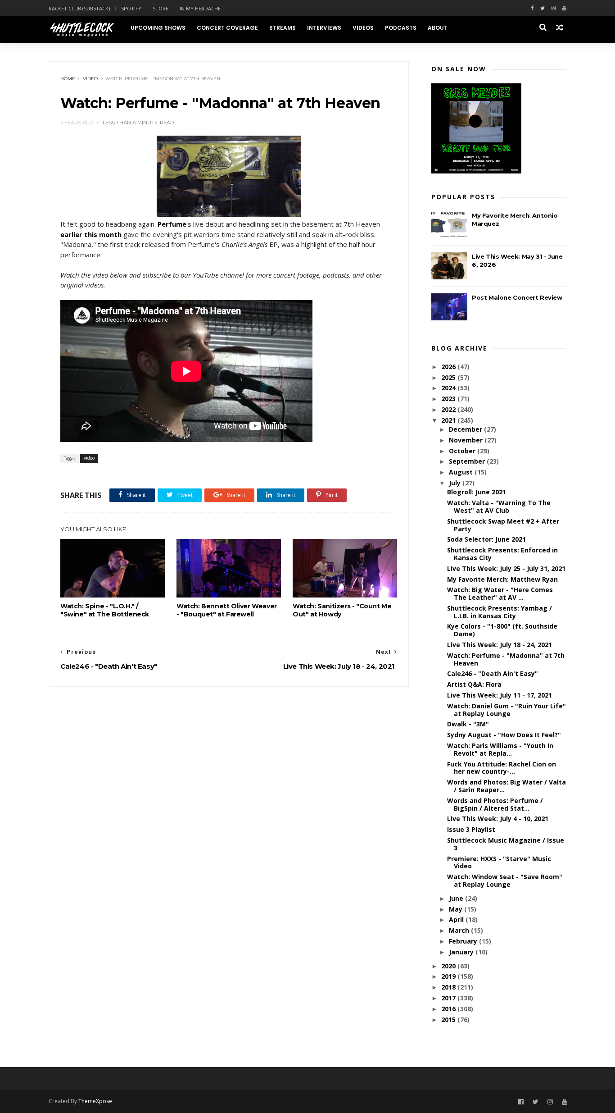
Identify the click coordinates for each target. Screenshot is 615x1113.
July (455, 483)
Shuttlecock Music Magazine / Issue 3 (505, 844)
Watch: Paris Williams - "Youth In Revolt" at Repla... (500, 749)
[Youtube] (564, 8)
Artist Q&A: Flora (474, 684)
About (438, 28)
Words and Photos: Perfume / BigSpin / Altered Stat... (495, 804)
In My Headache (200, 8)
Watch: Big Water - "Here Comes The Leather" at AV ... (500, 593)
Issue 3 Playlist (471, 829)
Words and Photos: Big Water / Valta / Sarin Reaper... (506, 786)
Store (160, 8)
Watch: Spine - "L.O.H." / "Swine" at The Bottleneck (104, 610)
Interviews (324, 28)
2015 (449, 1019)
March (460, 930)
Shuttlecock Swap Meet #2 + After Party (503, 525)
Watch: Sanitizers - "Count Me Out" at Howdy (342, 610)
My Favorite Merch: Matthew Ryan (502, 579)
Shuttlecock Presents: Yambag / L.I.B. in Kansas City (499, 612)
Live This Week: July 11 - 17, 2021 (499, 695)
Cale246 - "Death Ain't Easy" (492, 673)
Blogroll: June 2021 (476, 492)
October (463, 451)
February (464, 941)
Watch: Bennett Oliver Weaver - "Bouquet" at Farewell (226, 610)
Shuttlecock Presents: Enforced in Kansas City (502, 554)
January (462, 952)
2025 (449, 377)
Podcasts (400, 28)
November (466, 440)
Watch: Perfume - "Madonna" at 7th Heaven (506, 659)
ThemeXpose (95, 1101)
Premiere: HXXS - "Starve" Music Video (499, 862)
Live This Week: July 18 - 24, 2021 (499, 644)
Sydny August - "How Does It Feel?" (504, 734)
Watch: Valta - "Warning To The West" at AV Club (499, 506)
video (90, 79)
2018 (449, 987)
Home (67, 79)
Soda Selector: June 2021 (486, 539)
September (468, 461)
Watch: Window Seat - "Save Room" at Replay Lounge (504, 880)
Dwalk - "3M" (468, 724)
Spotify (131, 8)
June (457, 898)
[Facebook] (532, 8)
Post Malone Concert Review (517, 297)
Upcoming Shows (158, 28)
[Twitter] (542, 8)
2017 (449, 998)
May (456, 909)
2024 (449, 387)
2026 (449, 366)
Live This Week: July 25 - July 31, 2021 (506, 568)
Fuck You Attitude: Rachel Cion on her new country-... (501, 768)
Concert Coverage (227, 28)
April (457, 919)
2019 (449, 976)
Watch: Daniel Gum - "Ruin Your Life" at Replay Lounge (506, 710)
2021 (449, 420)
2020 (449, 966)
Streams (282, 28)
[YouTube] (564, 1102)
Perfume (172, 223)
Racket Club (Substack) (79, 8)
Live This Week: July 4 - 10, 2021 (497, 818)
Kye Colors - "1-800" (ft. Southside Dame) (502, 630)
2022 (449, 409)
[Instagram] (554, 8)
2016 (449, 1008)
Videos (363, 28)
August (462, 472)
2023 (449, 398)
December (466, 429)
